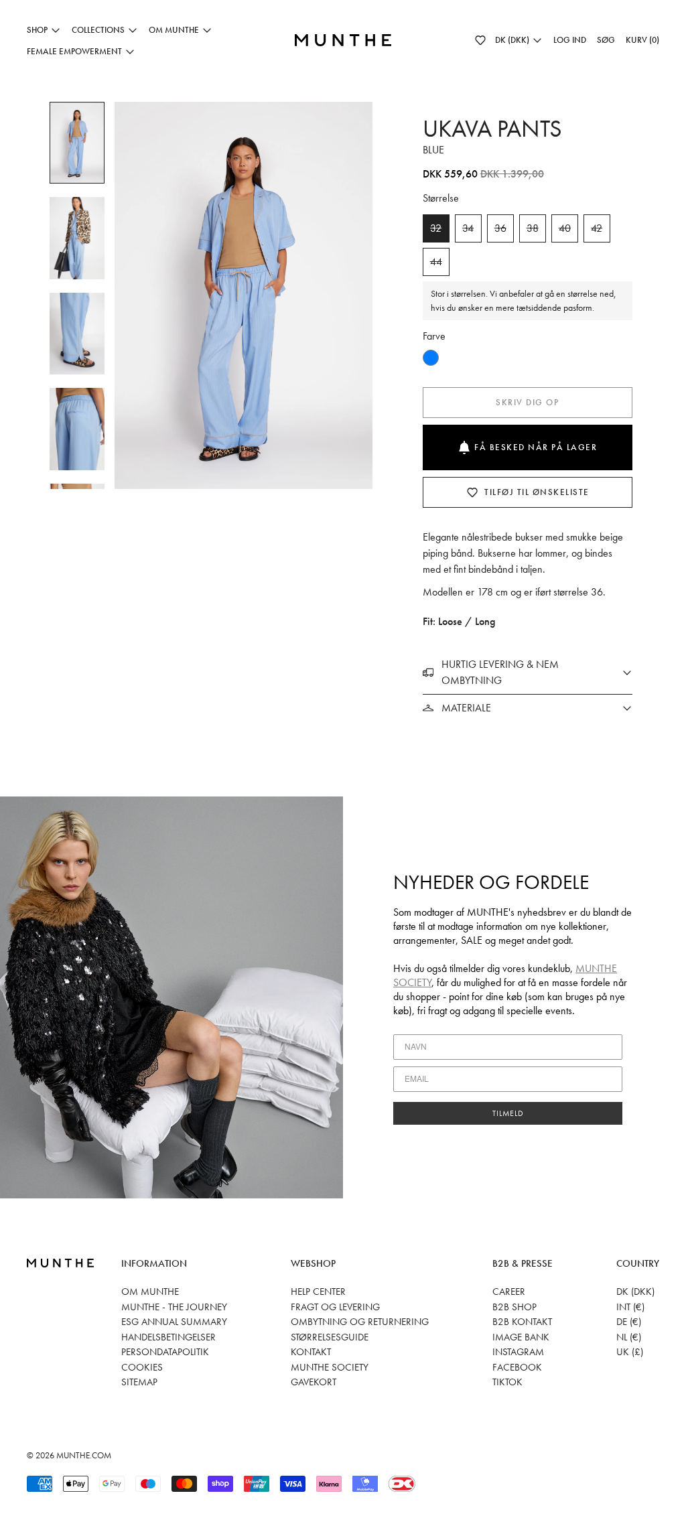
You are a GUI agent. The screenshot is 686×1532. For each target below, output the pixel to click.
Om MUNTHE (150, 1291)
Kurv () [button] (642, 40)
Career (508, 1291)
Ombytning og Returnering (360, 1321)
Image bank (520, 1337)
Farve (434, 336)
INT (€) (630, 1307)
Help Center (318, 1291)
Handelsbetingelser (168, 1337)
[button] (480, 40)
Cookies (142, 1367)
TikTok (507, 1382)
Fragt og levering (335, 1307)
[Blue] (431, 358)
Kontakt (311, 1352)
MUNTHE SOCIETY (329, 1367)
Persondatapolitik (165, 1352)
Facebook (517, 1367)
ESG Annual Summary (174, 1321)
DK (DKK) (635, 1291)
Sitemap (139, 1382)
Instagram (518, 1352)
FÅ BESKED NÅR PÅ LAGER (535, 447)
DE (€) (628, 1321)
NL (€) (628, 1337)
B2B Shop (514, 1307)
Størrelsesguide (329, 1337)
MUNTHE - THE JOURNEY (174, 1307)
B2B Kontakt (522, 1321)
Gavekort (313, 1382)
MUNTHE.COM (83, 1455)
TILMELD (508, 1113)
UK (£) (629, 1352)
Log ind (569, 40)
